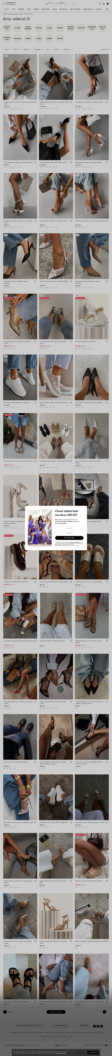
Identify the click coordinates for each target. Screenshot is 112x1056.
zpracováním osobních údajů (75, 542)
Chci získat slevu (69, 538)
